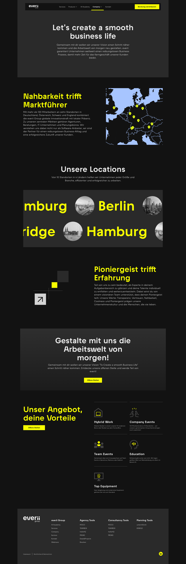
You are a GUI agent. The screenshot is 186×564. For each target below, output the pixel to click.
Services (62, 7)
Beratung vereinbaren (147, 6)
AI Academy (85, 7)
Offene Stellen (93, 380)
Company (96, 7)
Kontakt (108, 7)
